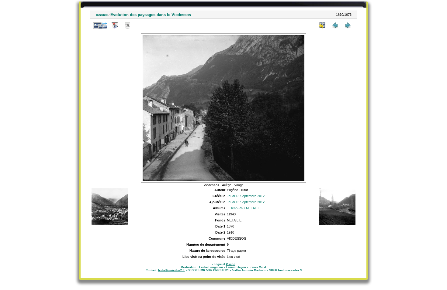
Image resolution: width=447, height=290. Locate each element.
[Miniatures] (322, 25)
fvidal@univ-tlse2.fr (171, 270)
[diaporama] (114, 25)
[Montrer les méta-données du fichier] (127, 25)
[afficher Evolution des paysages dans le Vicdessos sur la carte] (140, 25)
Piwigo (230, 264)
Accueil (102, 15)
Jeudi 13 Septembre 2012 (246, 196)
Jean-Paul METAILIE (245, 208)
